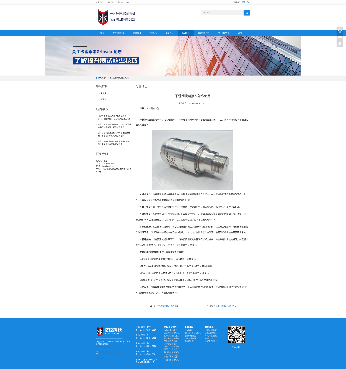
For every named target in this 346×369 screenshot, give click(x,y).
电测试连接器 (190, 336)
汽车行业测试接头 (171, 346)
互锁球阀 (209, 338)
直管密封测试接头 (171, 333)
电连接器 (137, 33)
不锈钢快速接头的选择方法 (225, 306)
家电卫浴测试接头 (171, 352)
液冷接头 (153, 33)
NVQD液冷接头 (211, 336)
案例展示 (169, 33)
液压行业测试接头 (171, 349)
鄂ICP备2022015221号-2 (106, 347)
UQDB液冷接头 (211, 341)
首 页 (102, 33)
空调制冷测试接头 (171, 360)
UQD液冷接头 (211, 333)
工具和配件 (189, 341)
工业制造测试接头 (171, 354)
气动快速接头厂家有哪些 (167, 306)
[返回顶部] (340, 44)
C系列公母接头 (211, 330)
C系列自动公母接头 (192, 333)
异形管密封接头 (170, 344)
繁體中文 (245, 2)
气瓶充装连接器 (170, 341)
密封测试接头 (119, 33)
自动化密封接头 (170, 330)
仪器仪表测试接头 (171, 357)
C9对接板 (188, 330)
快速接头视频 (203, 33)
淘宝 (240, 33)
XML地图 (100, 358)
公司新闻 (102, 93)
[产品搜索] (247, 13)
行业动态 (125, 78)
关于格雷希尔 (223, 33)
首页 (109, 78)
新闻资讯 (185, 33)
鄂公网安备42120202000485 (110, 352)
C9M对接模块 (190, 338)
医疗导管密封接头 (171, 336)
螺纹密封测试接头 (171, 338)
